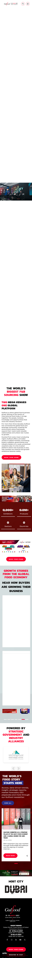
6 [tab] (23, 719)
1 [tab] (5, 719)
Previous (14, 769)
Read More (21, 856)
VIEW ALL (7, 803)
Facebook (7, 940)
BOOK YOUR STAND (11, 457)
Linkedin (16, 940)
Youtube (20, 940)
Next (18, 769)
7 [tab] (26, 719)
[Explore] (28, 4)
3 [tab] (12, 719)
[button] (3, 863)
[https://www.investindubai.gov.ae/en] (16, 890)
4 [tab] (16, 719)
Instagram (12, 940)
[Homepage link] (10, 4)
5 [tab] (19, 719)
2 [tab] (8, 719)
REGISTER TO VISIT (16, 955)
